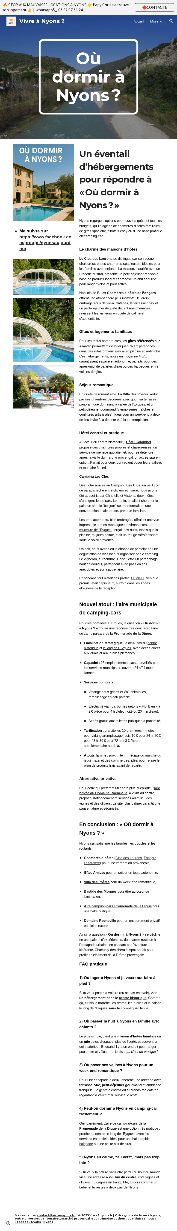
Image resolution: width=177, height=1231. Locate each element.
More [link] (154, 21)
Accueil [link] (139, 21)
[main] (88, 76)
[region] (88, 7)
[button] (171, 21)
